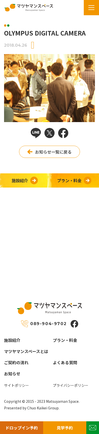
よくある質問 (65, 362)
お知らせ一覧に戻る (53, 152)
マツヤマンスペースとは (26, 351)
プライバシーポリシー (70, 385)
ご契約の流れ (16, 362)
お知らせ (12, 373)
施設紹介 (12, 340)
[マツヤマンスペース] (26, 7)
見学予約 (65, 428)
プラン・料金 (65, 340)
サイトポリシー (16, 385)
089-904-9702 (48, 323)
